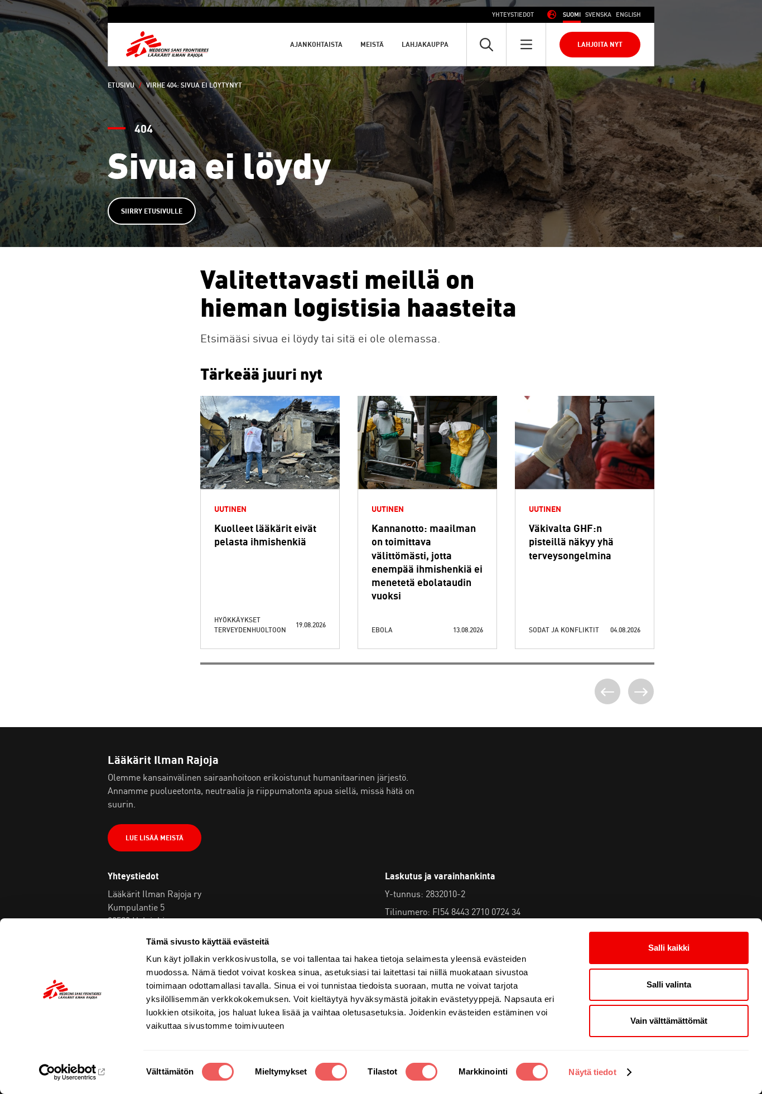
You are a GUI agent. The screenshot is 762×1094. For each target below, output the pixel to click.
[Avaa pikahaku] (486, 44)
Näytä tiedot (592, 1072)
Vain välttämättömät (668, 1020)
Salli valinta (669, 984)
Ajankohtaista (316, 44)
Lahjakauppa (425, 44)
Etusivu (121, 85)
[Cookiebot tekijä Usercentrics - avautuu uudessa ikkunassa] (72, 1072)
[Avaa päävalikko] (526, 44)
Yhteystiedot (513, 14)
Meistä (372, 44)
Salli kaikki (668, 947)
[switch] (331, 1072)
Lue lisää (269, 470)
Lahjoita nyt (600, 44)
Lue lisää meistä (155, 838)
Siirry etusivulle (151, 211)
